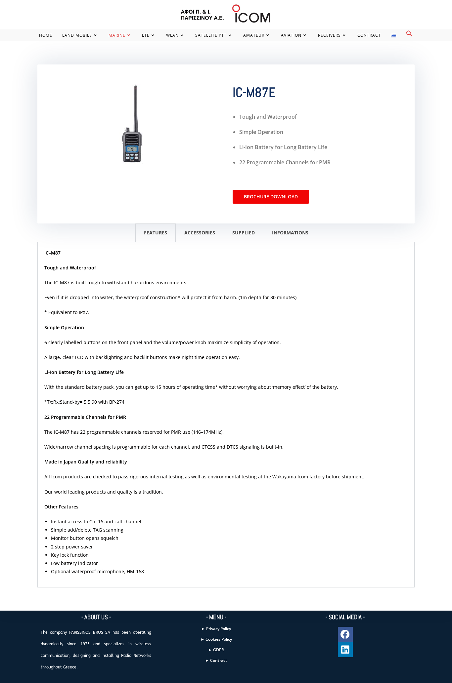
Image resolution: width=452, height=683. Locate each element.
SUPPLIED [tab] (243, 232)
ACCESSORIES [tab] (199, 232)
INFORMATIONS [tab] (290, 232)
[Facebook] (345, 634)
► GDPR (216, 650)
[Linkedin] (345, 649)
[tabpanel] (226, 415)
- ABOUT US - (96, 617)
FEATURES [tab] (155, 232)
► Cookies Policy (216, 639)
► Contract (216, 660)
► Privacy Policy (216, 628)
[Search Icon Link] (409, 35)
